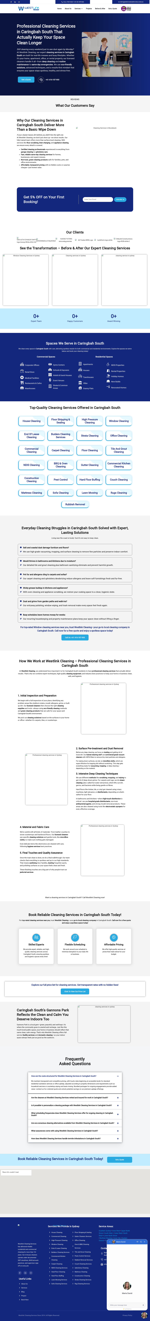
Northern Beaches (106, 1238)
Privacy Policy (127, 1315)
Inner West (116, 1231)
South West (108, 1233)
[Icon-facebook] (20, 1273)
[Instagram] (19, 2)
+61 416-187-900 (52, 80)
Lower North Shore (110, 1236)
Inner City (117, 1238)
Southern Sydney (105, 1231)
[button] (75, 1076)
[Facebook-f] (11, 2)
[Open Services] (82, 8)
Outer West (118, 1233)
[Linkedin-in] (15, 2)
